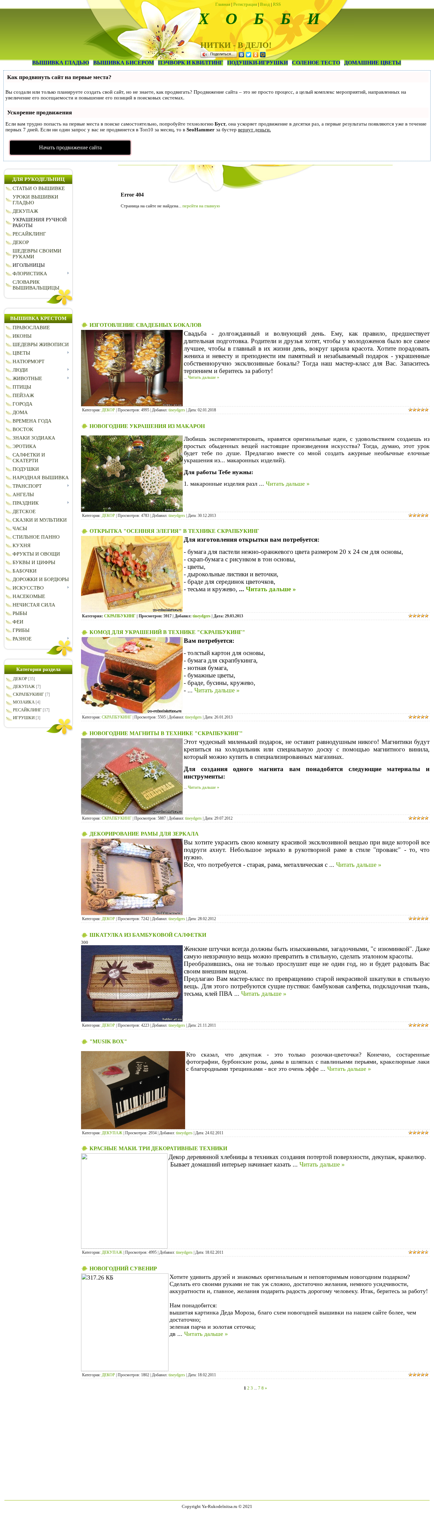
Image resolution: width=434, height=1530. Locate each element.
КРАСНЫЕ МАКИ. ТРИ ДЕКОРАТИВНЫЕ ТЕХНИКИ (158, 1148)
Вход (265, 4)
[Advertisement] (255, 267)
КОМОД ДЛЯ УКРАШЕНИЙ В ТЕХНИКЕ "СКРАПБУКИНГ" (167, 632)
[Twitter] (248, 54)
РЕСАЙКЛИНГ (27, 709)
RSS (277, 4)
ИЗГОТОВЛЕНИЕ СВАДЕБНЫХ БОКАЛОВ (145, 325)
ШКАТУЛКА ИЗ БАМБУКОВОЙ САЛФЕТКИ (148, 935)
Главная (222, 4)
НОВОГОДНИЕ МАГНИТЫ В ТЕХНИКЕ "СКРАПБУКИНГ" (166, 733)
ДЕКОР (20, 678)
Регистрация (245, 4)
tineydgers (177, 410)
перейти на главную (201, 205)
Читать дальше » (203, 377)
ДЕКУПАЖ (24, 686)
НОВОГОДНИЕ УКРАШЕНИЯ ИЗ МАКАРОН (147, 426)
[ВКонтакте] (241, 54)
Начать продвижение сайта (70, 147)
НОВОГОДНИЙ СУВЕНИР (123, 1268)
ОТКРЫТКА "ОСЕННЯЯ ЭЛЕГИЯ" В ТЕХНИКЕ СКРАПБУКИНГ (174, 531)
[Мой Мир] (263, 54)
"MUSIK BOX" (108, 1041)
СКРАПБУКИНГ (28, 694)
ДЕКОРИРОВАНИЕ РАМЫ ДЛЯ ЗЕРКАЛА (144, 834)
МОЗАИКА (24, 702)
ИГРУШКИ (24, 717)
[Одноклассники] (255, 54)
